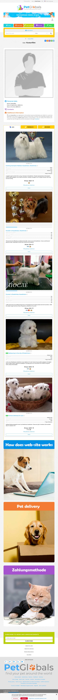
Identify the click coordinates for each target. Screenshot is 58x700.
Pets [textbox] (36, 33)
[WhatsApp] (51, 41)
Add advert (30, 30)
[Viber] (49, 41)
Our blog (29, 654)
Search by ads (29, 645)
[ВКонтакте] (45, 41)
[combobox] (41, 33)
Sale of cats (21, 679)
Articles (32, 679)
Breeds (40, 25)
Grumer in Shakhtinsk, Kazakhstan (16, 294)
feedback (37, 119)
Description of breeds (40, 679)
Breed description (29, 651)
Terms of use (19, 681)
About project (18, 677)
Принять (24, 698)
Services (19, 25)
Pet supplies (29, 25)
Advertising (24, 677)
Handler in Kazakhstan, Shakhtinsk (16, 230)
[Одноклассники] (47, 41)
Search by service (29, 648)
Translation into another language (29, 683)
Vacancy (30, 677)
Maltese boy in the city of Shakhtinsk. (18, 353)
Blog (50, 25)
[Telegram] (53, 41)
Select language (49, 1)
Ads (13, 127)
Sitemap (41, 677)
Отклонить (15, 698)
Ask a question (42, 685)
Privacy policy (27, 1)
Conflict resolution (45, 681)
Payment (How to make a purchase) (31, 681)
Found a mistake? (15, 685)
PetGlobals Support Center (27, 685)
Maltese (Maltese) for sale (14, 415)
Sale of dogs (15, 679)
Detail (29, 188)
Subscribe (29, 641)
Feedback (30, 127)
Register (36, 685)
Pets (9, 25)
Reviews (47, 127)
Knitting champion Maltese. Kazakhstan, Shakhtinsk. (21, 165)
